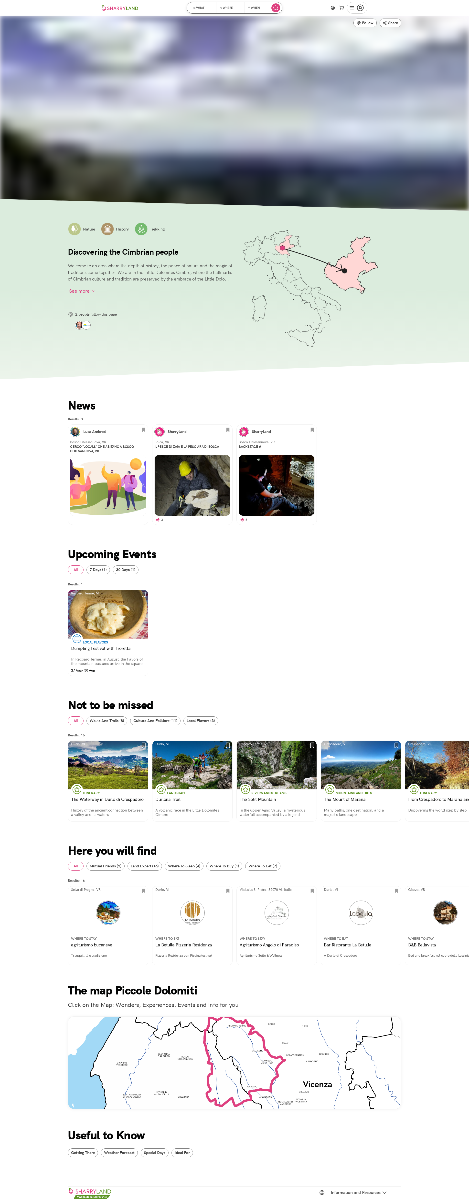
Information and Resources (356, 1192)
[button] (203, 7)
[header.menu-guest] (357, 8)
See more (79, 291)
